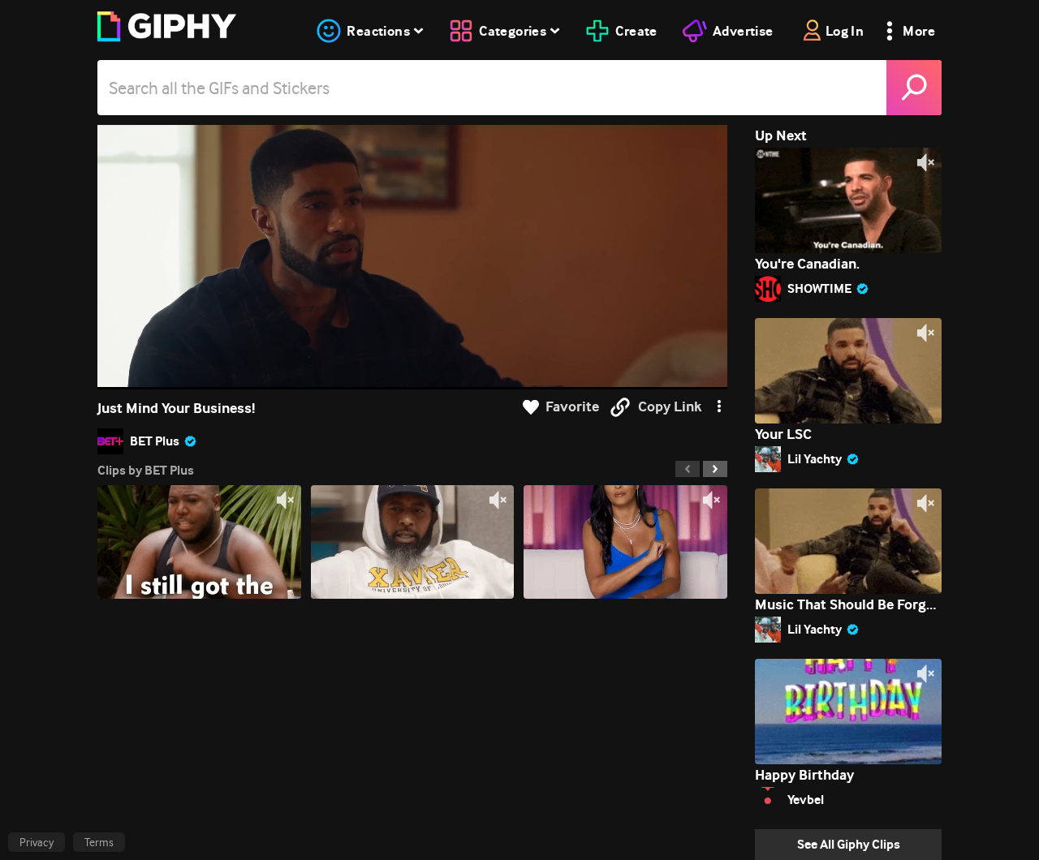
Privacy (36, 842)
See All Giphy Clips (848, 844)
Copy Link (669, 406)
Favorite (572, 406)
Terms (99, 842)
